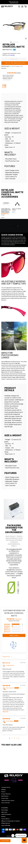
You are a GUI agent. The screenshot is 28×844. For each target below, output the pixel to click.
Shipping (3, 789)
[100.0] (13, 645)
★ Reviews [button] (5, 840)
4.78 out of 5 (18, 619)
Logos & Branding (5, 825)
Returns (3, 791)
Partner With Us (5, 818)
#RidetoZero (15, 551)
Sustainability (4, 807)
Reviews (3, 816)
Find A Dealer (4, 810)
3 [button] (14, 738)
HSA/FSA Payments (6, 814)
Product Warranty (5, 794)
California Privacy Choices (7, 800)
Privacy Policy (4, 798)
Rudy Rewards (4, 796)
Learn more (3, 68)
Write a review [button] (14, 635)
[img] (6, 663)
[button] (11, 73)
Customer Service (5, 787)
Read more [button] (5, 711)
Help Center (4, 812)
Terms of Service (5, 802)
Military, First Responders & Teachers (10, 821)
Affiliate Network (5, 823)
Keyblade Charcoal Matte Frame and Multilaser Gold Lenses (4, 86)
